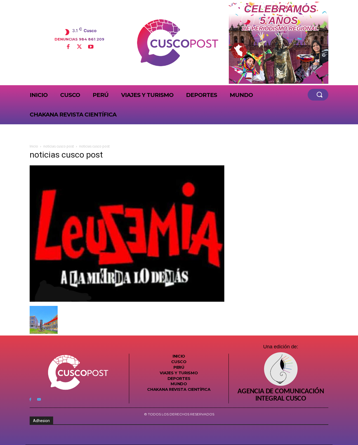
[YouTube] (90, 47)
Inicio (34, 146)
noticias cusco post (58, 146)
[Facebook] (68, 47)
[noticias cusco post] (127, 300)
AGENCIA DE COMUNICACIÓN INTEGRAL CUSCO (280, 395)
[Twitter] (79, 47)
